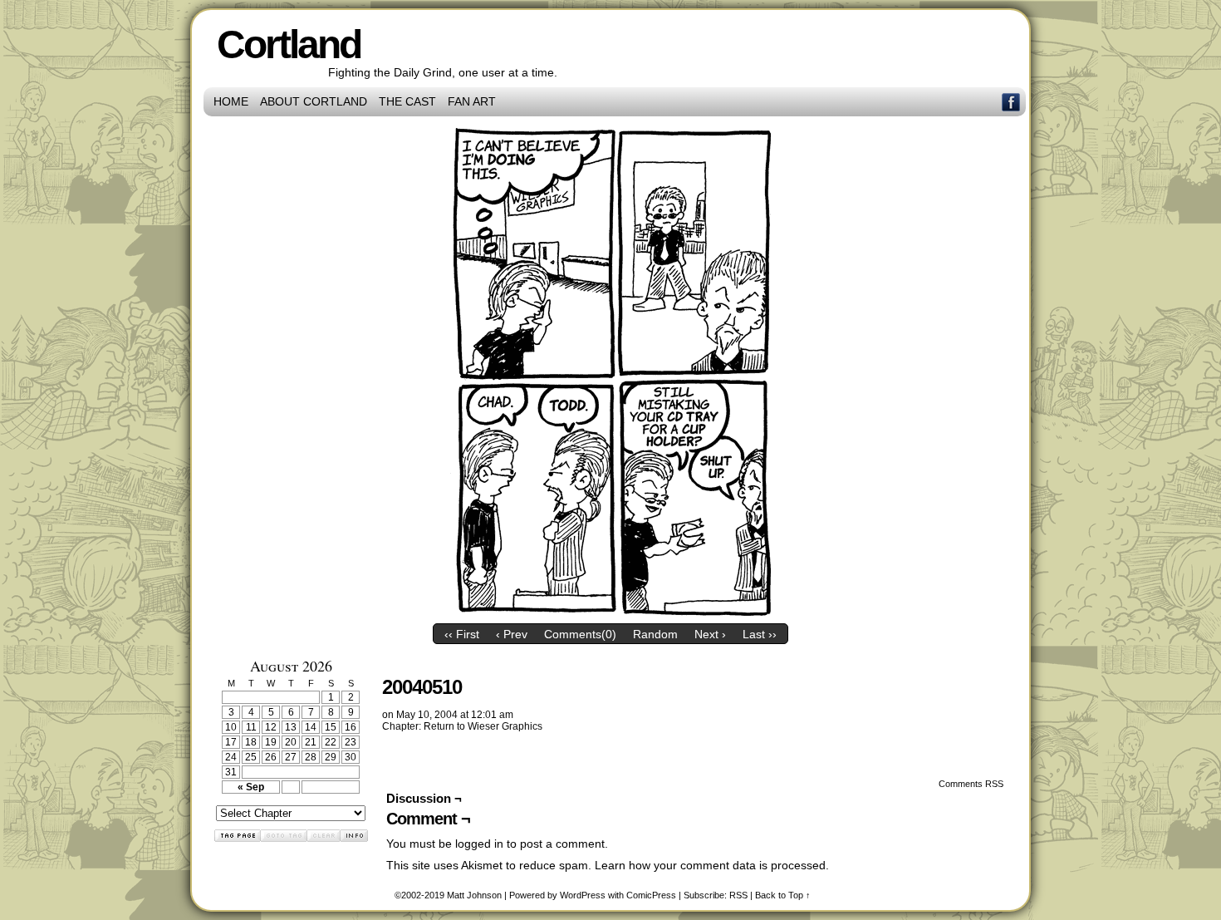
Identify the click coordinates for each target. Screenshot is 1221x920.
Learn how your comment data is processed (710, 865)
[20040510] (610, 611)
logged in (479, 843)
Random (655, 634)
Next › (710, 634)
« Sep (251, 787)
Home (230, 101)
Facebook (1011, 101)
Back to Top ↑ (783, 895)
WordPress (583, 895)
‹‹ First (461, 634)
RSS (738, 895)
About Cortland (313, 101)
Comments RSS (971, 784)
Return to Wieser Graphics (483, 726)
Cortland (288, 44)
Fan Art (472, 101)
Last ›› (760, 634)
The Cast (407, 101)
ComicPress (651, 895)
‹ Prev (511, 634)
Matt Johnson (474, 895)
